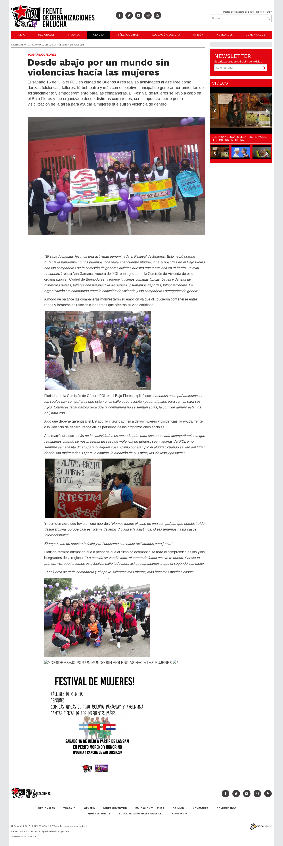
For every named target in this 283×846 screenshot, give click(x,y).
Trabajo (74, 34)
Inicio (21, 34)
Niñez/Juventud (128, 34)
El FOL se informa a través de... (141, 813)
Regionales (46, 34)
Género (98, 34)
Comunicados (255, 34)
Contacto (179, 813)
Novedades (225, 34)
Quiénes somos (99, 813)
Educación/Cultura (166, 34)
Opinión (198, 34)
